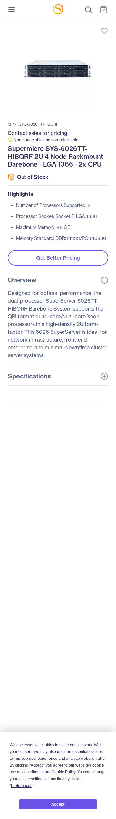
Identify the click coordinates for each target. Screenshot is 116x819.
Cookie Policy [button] (63, 772)
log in (74, 24)
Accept (58, 804)
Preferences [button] (21, 785)
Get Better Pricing (58, 258)
